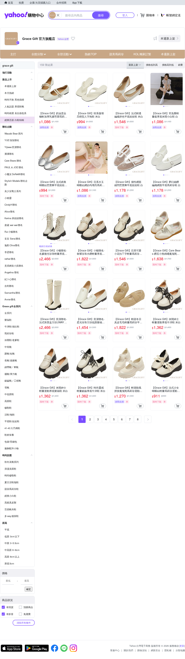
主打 (13, 54)
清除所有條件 (24, 622)
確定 (28, 589)
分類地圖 (180, 650)
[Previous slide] (40, 88)
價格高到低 (168, 64)
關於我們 (128, 650)
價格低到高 (152, 64)
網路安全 (155, 650)
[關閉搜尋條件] (58, 15)
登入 (125, 15)
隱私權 (167, 650)
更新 (182, 645)
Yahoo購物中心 (24, 15)
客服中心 (115, 650)
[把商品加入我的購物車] (65, 131)
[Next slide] (67, 88)
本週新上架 (168, 38)
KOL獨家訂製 (142, 54)
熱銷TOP (91, 54)
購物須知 (142, 650)
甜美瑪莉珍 (116, 54)
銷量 (180, 64)
